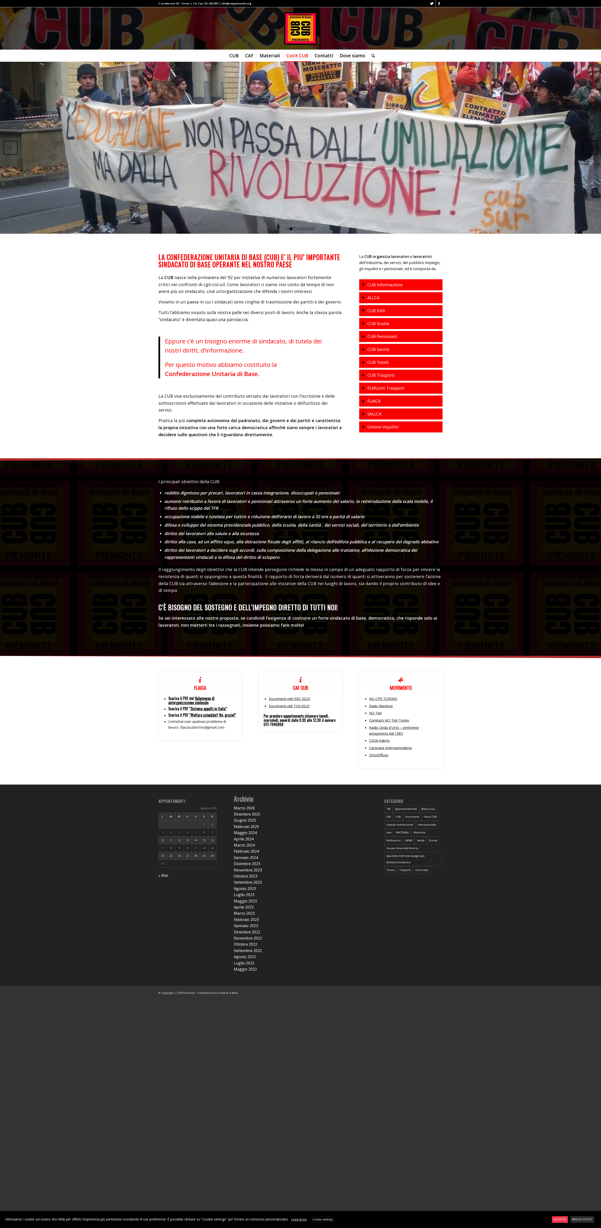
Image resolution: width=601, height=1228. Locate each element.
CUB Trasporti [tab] (381, 375)
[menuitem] (234, 56)
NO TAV (375, 713)
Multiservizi (393, 840)
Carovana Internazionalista (390, 747)
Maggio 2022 (245, 969)
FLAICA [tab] (374, 401)
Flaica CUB (430, 816)
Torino (390, 870)
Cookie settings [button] (322, 1219)
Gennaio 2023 (246, 925)
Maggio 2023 (245, 901)
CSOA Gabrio (379, 740)
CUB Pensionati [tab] (382, 336)
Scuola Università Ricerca (402, 848)
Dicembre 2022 (247, 932)
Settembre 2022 (248, 950)
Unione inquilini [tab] (383, 427)
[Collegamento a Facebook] (439, 3)
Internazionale (427, 824)
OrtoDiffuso (378, 755)
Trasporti (405, 870)
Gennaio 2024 (246, 857)
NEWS (408, 840)
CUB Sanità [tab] (378, 349)
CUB (398, 816)
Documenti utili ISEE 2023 (289, 698)
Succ (590, 148)
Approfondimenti (406, 809)
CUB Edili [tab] (376, 310)
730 (388, 809)
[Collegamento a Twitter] (431, 3)
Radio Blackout (381, 705)
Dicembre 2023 (247, 863)
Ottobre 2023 (245, 876)
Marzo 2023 (244, 913)
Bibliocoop (428, 809)
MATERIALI (402, 832)
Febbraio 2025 (246, 826)
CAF (388, 816)
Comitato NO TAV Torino (389, 720)
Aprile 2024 (244, 839)
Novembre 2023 (248, 870)
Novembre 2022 (248, 938)
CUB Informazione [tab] (385, 285)
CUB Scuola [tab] (378, 323)
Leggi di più (299, 1219)
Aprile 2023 (244, 907)
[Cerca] (371, 56)
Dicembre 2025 (247, 814)
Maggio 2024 (245, 832)
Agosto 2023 (245, 888)
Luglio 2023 (244, 894)
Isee (389, 832)
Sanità (420, 840)
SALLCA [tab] (374, 414)
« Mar (163, 875)
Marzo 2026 (244, 808)
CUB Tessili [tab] (378, 362)
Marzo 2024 (244, 845)
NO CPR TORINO (383, 698)
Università (421, 870)
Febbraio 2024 (246, 851)
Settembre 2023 (248, 882)
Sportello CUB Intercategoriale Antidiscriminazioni (405, 859)
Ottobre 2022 (245, 944)
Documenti (412, 816)
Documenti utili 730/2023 (289, 705)
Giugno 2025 (245, 820)
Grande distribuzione (399, 824)
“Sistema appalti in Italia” (208, 708)
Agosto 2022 (245, 956)
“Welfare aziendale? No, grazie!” (212, 715)
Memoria (419, 832)
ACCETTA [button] (560, 1219)
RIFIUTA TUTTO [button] (582, 1219)
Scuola (433, 840)
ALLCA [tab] (373, 297)
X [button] (597, 1215)
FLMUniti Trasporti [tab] (386, 388)
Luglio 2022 (244, 963)
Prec (11, 148)
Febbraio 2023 (246, 919)
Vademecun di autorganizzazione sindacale (191, 700)
